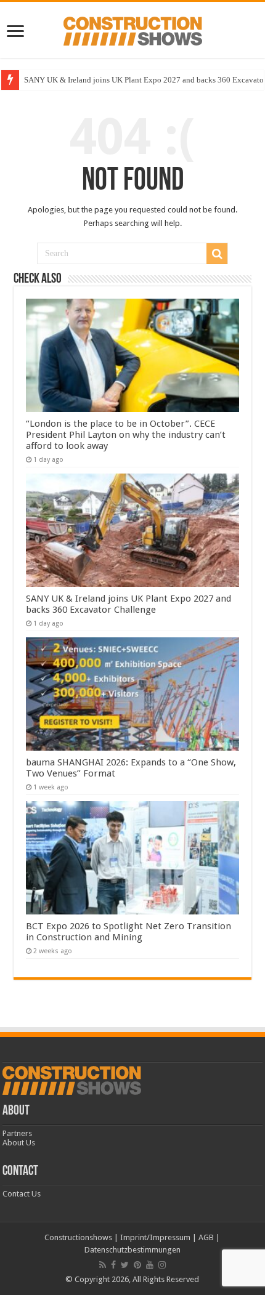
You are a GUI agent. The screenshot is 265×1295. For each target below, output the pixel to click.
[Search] (216, 253)
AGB (206, 1237)
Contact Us (21, 1193)
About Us (18, 1142)
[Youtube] (150, 1264)
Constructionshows (78, 1237)
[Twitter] (125, 1264)
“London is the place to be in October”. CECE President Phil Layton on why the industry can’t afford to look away (126, 434)
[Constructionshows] (132, 29)
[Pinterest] (137, 1264)
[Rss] (102, 1264)
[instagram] (162, 1264)
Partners (17, 1133)
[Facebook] (113, 1264)
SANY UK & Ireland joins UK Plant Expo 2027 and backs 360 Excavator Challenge (128, 604)
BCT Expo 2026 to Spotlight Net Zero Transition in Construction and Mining (128, 932)
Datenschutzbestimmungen (132, 1249)
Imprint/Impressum (155, 1237)
